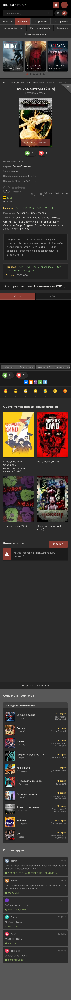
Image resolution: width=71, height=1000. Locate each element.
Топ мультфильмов (13, 27)
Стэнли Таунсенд (13, 221)
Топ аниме (62, 27)
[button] (27, 74)
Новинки (22, 21)
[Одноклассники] (31, 382)
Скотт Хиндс (31, 221)
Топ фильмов (40, 21)
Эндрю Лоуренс (25, 225)
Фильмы (31, 82)
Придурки (14, 926)
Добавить (58, 544)
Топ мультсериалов (40, 27)
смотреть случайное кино (35, 685)
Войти (56, 5)
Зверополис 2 (16, 960)
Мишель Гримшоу (19, 228)
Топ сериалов (60, 21)
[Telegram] (45, 382)
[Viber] (35, 382)
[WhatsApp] (40, 382)
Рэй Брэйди (22, 212)
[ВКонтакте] (26, 382)
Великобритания (22, 166)
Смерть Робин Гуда (19, 909)
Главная (7, 21)
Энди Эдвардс (38, 212)
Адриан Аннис (21, 217)
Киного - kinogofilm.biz (14, 82)
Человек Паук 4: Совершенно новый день (32, 873)
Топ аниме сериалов (35, 34)
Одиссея (13, 892)
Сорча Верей (42, 225)
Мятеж (12, 943)
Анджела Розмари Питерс (44, 217)
